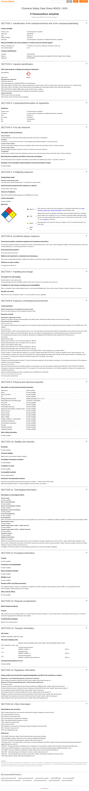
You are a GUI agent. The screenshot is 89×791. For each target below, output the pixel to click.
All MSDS (84, 1)
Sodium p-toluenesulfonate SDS (8, 778)
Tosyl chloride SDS (27, 780)
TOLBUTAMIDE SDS (55, 778)
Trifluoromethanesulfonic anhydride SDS (10, 780)
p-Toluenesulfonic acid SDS (41, 778)
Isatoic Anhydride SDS (67, 780)
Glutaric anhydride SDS (54, 780)
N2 (42, 224)
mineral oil (45, 219)
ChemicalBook (7, 1)
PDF (75, 1)
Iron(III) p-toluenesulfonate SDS (25, 778)
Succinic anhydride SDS (68, 778)
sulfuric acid (46, 210)
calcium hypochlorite (56, 210)
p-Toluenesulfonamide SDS (40, 780)
